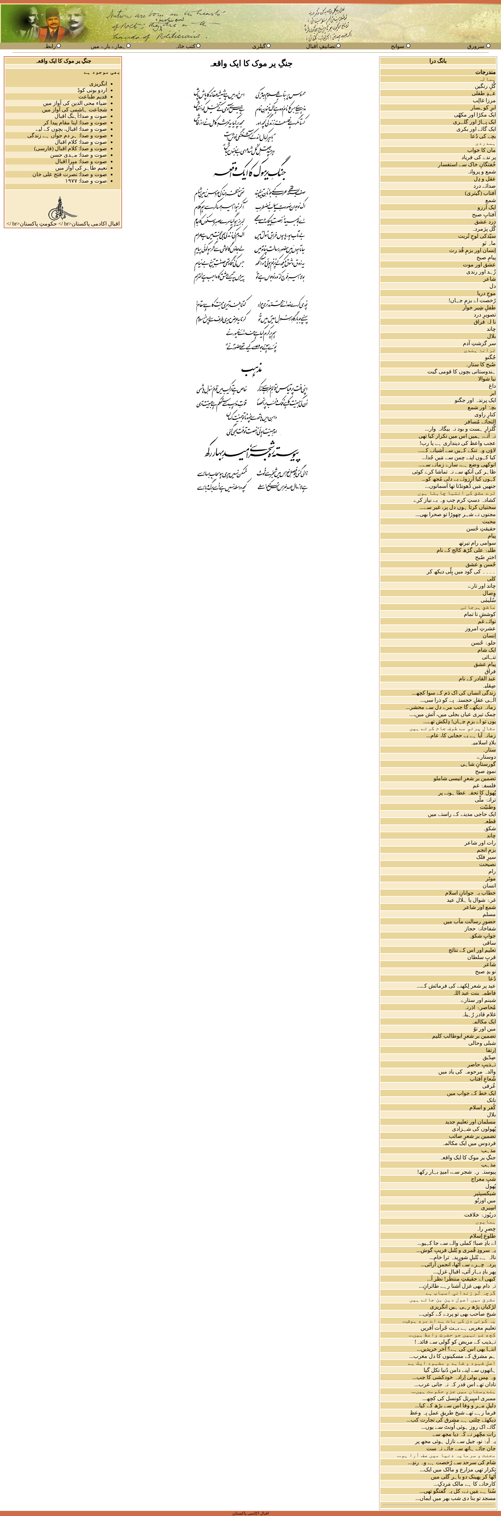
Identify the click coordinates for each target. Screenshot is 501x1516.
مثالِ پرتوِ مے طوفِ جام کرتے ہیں (452, 728)
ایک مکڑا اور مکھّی (475, 115)
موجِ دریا (486, 293)
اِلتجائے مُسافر (480, 421)
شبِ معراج (483, 1179)
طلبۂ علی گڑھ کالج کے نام (466, 550)
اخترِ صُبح (485, 557)
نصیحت (487, 864)
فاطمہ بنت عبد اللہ (474, 993)
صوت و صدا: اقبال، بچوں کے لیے (71, 129)
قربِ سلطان (481, 957)
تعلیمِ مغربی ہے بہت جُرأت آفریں (458, 1328)
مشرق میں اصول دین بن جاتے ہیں (452, 1299)
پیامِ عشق (485, 664)
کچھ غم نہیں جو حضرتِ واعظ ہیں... (452, 1334)
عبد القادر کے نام (477, 678)
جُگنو (490, 357)
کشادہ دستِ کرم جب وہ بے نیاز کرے (454, 500)
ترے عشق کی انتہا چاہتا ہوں (457, 493)
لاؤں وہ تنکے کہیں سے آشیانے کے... (457, 450)
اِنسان (489, 635)
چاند (491, 329)
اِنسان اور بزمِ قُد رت (472, 250)
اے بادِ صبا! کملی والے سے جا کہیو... (457, 1243)
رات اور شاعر (480, 843)
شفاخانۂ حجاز (480, 928)
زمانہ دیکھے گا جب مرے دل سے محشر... (451, 707)
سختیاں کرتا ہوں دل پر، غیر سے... (458, 507)
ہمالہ (487, 79)
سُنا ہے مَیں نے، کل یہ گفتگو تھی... (458, 1491)
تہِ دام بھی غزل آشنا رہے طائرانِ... (457, 1286)
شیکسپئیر (485, 1193)
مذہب (488, 1150)
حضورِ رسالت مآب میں (469, 921)
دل (492, 286)
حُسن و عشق (481, 564)
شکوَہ (489, 828)
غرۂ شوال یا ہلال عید (471, 900)
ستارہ (489, 750)
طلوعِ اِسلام (483, 1236)
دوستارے (486, 757)
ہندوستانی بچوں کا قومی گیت (461, 371)
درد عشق (485, 222)
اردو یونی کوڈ (92, 90)
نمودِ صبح (485, 771)
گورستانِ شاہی (478, 764)
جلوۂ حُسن (483, 643)
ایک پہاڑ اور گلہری (474, 122)
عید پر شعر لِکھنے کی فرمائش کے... (456, 986)
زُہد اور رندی (481, 272)
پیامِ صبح (486, 257)
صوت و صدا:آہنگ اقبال (81, 116)
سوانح (397, 46)
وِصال (489, 593)
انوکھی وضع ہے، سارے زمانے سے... (457, 464)
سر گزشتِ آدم (479, 343)
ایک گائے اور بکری (476, 129)
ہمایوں (485, 1221)
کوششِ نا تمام (480, 614)
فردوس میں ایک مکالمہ (469, 1143)
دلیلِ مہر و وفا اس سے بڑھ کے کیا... (455, 1405)
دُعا (492, 978)
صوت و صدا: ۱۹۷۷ (86, 181)
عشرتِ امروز (480, 628)
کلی (491, 579)
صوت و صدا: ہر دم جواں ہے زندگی (67, 135)
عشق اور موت (479, 264)
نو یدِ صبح (485, 971)
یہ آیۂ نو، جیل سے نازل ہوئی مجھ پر (455, 1441)
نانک (491, 1100)
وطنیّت (488, 807)
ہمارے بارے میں (108, 46)
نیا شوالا (487, 379)
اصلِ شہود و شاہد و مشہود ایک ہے (452, 1363)
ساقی (489, 943)
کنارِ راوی (485, 414)
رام (492, 871)
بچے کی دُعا (483, 136)
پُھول (490, 1186)
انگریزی (98, 84)
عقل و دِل (485, 179)
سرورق (475, 46)
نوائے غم (487, 621)
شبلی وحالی (482, 1043)
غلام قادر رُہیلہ (478, 1014)
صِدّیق (489, 1057)
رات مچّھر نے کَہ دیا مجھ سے (464, 1434)
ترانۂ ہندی (480, 350)
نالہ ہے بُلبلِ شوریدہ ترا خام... (462, 1257)
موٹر (491, 878)
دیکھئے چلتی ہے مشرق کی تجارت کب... (451, 1420)
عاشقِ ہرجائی (478, 607)
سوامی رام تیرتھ (477, 543)
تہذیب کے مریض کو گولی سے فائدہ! (455, 1342)
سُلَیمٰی (488, 600)
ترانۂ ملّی (485, 800)
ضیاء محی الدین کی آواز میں (75, 103)
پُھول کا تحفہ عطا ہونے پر (467, 792)
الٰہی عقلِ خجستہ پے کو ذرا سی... (458, 700)
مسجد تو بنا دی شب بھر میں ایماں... (455, 1498)
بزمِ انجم (486, 850)
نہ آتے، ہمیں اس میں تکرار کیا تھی (457, 436)
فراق (490, 671)
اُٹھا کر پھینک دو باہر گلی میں (463, 1477)
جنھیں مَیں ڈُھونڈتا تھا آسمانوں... (460, 486)
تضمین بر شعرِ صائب (472, 1136)
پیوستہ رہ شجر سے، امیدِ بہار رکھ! (456, 1172)
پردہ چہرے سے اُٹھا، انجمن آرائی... (458, 1264)
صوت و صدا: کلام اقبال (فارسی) (70, 148)
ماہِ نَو (489, 243)
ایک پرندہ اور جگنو (475, 400)
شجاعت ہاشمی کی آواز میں (74, 109)
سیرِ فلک (486, 857)
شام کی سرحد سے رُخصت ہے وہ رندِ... (452, 1462)
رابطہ (49, 46)
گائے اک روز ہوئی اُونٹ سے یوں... (458, 1427)
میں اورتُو (485, 1200)
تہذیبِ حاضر (481, 1064)
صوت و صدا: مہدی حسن (78, 155)
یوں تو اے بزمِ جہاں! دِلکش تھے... (459, 721)
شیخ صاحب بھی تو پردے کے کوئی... (457, 1314)
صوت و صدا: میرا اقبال (81, 161)
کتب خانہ (185, 46)
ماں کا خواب (481, 150)
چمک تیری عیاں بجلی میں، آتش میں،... (452, 714)
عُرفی (489, 1086)
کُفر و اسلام (482, 1107)
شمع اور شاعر (479, 907)
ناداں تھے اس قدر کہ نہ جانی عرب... (455, 1384)
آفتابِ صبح (484, 214)
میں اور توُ (484, 1029)
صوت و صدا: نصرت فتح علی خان (69, 174)
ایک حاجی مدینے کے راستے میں (462, 814)
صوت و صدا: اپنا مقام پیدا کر (75, 122)
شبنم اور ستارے (478, 1000)
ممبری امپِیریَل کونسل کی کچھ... (459, 1398)
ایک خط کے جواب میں (471, 1093)
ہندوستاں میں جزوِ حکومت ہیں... (453, 1391)
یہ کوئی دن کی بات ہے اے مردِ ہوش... (449, 1321)
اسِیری (488, 1207)
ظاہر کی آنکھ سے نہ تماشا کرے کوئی (454, 472)
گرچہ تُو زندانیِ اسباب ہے (461, 1293)
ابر (493, 393)
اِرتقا (491, 1050)
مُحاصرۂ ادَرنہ (480, 1007)
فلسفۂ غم (484, 785)
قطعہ (489, 821)
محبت (489, 521)
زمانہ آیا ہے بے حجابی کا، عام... (461, 735)
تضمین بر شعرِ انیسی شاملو (465, 778)
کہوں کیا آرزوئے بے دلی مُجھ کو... (459, 479)
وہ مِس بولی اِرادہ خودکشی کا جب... (454, 1377)
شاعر (489, 279)
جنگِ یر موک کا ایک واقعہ (467, 1157)
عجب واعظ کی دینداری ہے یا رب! (458, 443)
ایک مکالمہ (483, 1021)
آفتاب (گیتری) (480, 193)
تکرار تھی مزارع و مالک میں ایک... (458, 1469)
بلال (491, 336)
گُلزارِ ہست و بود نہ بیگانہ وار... (460, 429)
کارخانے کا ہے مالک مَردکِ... (465, 1484)
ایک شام (486, 650)
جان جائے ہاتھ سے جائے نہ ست (461, 1448)
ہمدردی (485, 143)
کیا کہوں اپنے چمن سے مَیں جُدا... (459, 457)
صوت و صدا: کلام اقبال (81, 142)
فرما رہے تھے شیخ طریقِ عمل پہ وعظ (453, 1413)
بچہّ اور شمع (482, 407)
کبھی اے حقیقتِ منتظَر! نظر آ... (461, 1279)
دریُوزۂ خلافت (480, 1215)
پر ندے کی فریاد (478, 157)
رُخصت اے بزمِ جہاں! (472, 300)
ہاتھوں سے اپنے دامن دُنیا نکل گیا (460, 1370)
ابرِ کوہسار (483, 107)
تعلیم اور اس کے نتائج (472, 950)
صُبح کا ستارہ (480, 364)
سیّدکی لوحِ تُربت (477, 236)
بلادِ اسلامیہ (483, 742)
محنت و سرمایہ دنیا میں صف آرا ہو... (446, 1455)
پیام (492, 536)
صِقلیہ (489, 686)
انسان (489, 885)
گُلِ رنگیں (485, 86)
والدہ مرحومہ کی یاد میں (467, 1071)
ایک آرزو (486, 207)
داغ (492, 386)
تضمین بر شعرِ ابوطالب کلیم (464, 1036)
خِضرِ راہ (486, 1229)
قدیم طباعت (92, 96)
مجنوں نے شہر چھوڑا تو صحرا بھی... (455, 514)
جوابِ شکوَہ (482, 936)
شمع (490, 200)
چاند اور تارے (482, 586)
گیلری (259, 46)
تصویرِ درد (485, 315)
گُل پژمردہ (483, 229)
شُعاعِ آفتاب (483, 1079)
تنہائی (489, 657)
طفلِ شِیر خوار (479, 307)
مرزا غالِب (484, 100)
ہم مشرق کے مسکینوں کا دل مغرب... (452, 1356)
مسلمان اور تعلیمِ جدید (470, 1122)
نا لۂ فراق (485, 322)
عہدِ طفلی (484, 93)
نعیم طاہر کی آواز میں (81, 168)
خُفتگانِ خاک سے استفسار (467, 164)
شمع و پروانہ (481, 171)
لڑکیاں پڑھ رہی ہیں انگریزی (463, 1307)
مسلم (489, 914)
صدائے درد (484, 186)
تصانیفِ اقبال (321, 46)
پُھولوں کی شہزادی (474, 1129)
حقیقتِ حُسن (481, 528)
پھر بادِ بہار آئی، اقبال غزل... (464, 1271)
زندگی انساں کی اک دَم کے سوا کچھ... (454, 693)
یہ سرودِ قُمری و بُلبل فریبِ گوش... (456, 1250)
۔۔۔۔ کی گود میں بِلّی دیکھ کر (461, 571)
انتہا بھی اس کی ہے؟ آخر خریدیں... (456, 1349)
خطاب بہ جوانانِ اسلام (470, 893)
